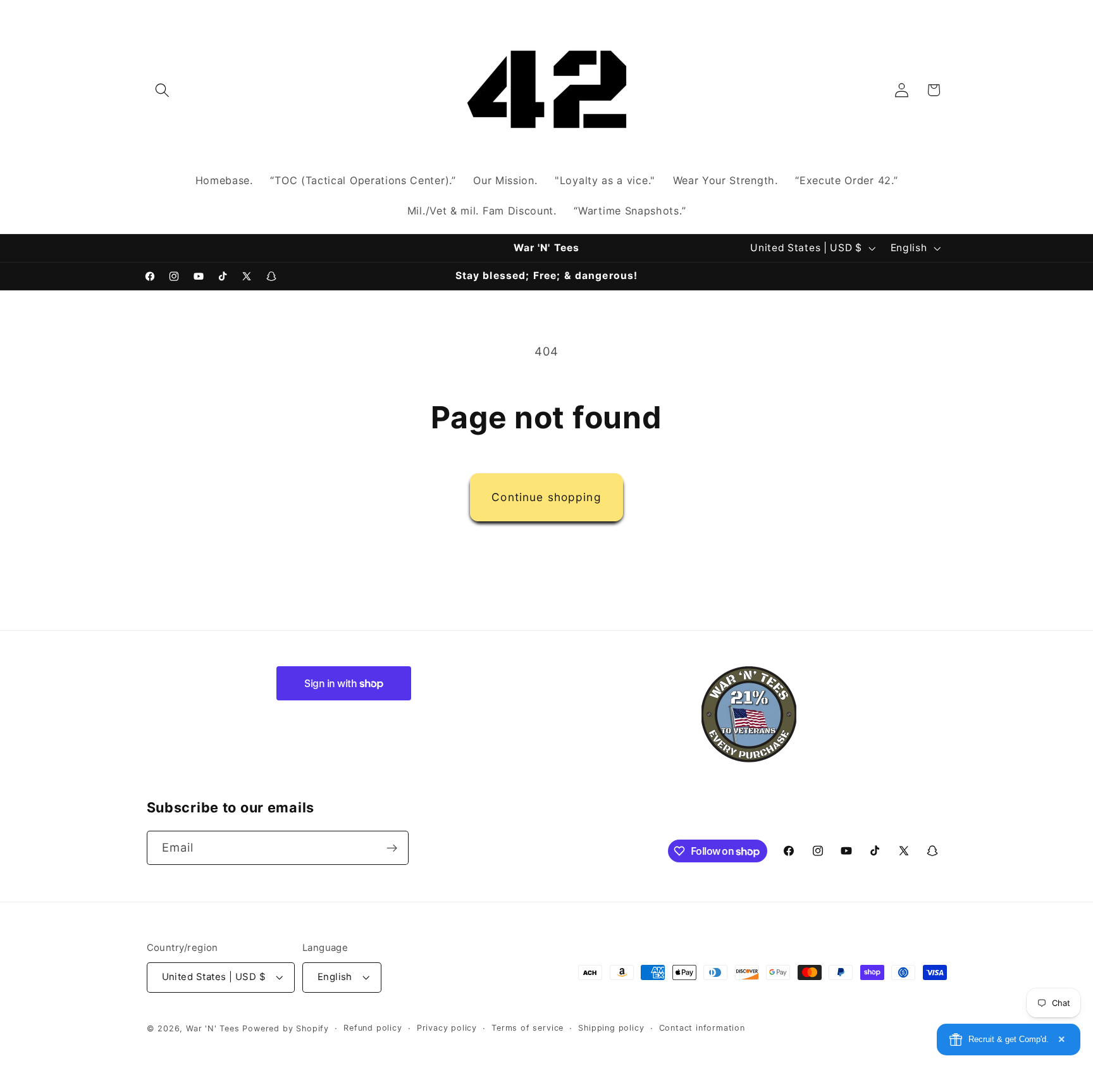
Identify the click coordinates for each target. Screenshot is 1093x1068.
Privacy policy (447, 1028)
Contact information (702, 1028)
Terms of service (527, 1028)
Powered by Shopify (285, 1028)
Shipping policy (611, 1028)
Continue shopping (546, 497)
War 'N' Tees (213, 1028)
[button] (163, 90)
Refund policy (372, 1028)
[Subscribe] (392, 848)
